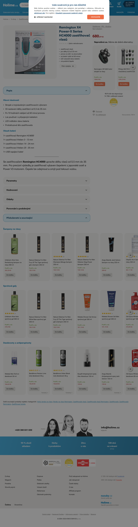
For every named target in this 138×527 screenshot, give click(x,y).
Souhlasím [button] (95, 17)
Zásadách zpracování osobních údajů (69, 13)
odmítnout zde (39, 13)
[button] (43, 17)
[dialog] (69, 11)
